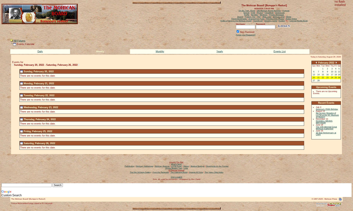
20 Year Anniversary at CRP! (326, 134)
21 (318, 77)
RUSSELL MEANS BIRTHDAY (324, 122)
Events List (280, 51)
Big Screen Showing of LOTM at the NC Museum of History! (327, 115)
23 (327, 77)
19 (339, 74)
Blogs (288, 17)
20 (314, 77)
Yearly (219, 51)
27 (314, 80)
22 (323, 77)
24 (332, 77)
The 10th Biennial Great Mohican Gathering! (326, 128)
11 (336, 72)
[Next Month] (336, 62)
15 (323, 74)
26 (339, 77)
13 (314, 74)
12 (339, 72)
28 (318, 80)
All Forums (19, 40)
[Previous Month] (316, 62)
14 (318, 74)
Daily (40, 51)
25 (336, 77)
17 (332, 74)
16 (327, 74)
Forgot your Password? (246, 35)
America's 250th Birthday (327, 109)
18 (336, 74)
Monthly (160, 51)
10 (332, 72)
